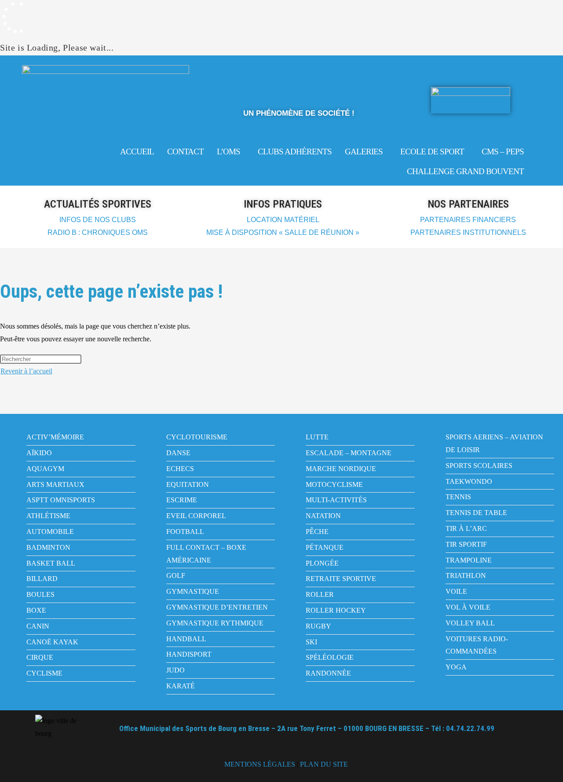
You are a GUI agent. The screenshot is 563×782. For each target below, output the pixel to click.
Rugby (318, 626)
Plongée (322, 563)
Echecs (180, 468)
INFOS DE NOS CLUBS (97, 219)
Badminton (48, 547)
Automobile (50, 531)
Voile (456, 591)
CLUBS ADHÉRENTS (295, 151)
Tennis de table (476, 512)
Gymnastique (192, 591)
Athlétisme (48, 515)
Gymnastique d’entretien (217, 607)
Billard (42, 578)
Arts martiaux (55, 484)
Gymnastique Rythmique (214, 623)
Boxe (36, 610)
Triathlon (466, 575)
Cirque (39, 657)
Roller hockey (336, 610)
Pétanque (325, 547)
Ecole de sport (432, 151)
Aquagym (45, 468)
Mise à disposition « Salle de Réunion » (282, 232)
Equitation (187, 484)
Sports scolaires (479, 465)
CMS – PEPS (503, 151)
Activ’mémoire (55, 437)
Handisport (189, 654)
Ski (311, 642)
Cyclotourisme (196, 437)
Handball (186, 639)
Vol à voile (468, 607)
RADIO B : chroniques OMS (98, 232)
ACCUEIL (137, 151)
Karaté (180, 686)
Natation (323, 515)
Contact (185, 151)
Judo (175, 670)
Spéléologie (330, 657)
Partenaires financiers (468, 219)
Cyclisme (44, 673)
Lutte (317, 437)
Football (185, 531)
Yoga (456, 667)
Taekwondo (469, 481)
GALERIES (364, 151)
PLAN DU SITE (324, 764)
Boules (40, 594)
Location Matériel (283, 219)
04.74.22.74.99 (470, 728)
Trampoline (469, 560)
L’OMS (228, 151)
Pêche (317, 531)
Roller (320, 594)
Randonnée (328, 673)
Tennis (458, 497)
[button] (230, 151)
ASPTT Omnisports (60, 500)
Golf (175, 575)
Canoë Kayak (52, 642)
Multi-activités (336, 500)
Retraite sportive (341, 578)
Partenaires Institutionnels (468, 232)
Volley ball (470, 623)
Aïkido (39, 453)
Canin (37, 626)
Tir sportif (466, 544)
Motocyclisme (334, 484)
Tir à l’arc (466, 528)
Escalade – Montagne (348, 453)
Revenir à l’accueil (26, 371)
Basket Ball (50, 563)
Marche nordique (341, 468)
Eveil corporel (196, 515)
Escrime (181, 500)
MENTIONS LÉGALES (259, 764)
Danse (178, 453)
